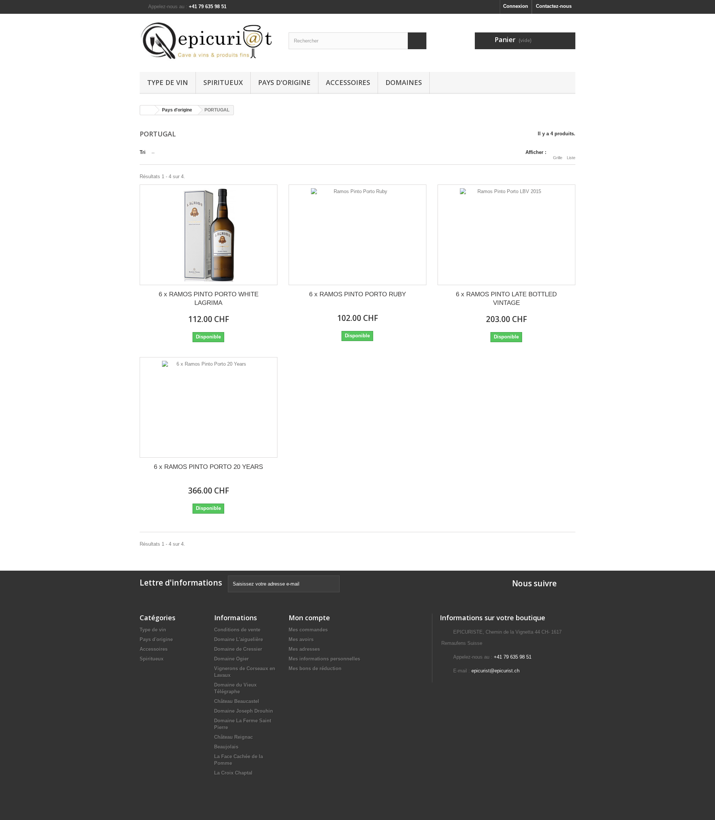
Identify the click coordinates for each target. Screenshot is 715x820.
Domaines (403, 82)
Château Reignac (233, 737)
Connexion (515, 6)
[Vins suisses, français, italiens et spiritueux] (208, 41)
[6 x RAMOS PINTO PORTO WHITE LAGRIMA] (208, 234)
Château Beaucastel (236, 701)
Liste (571, 157)
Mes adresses (304, 649)
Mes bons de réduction (315, 668)
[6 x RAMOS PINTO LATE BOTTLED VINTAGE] (506, 234)
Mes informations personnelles (324, 659)
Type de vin (167, 82)
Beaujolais (226, 747)
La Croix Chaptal (233, 773)
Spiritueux (223, 82)
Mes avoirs (301, 639)
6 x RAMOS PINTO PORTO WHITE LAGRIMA (208, 298)
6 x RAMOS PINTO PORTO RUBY (357, 294)
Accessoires (348, 82)
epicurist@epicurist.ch (495, 671)
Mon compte (309, 617)
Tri (143, 152)
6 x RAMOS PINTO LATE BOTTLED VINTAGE (506, 298)
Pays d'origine (284, 82)
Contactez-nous (554, 6)
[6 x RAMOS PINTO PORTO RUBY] (357, 234)
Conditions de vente (237, 630)
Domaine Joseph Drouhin (243, 711)
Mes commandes (308, 630)
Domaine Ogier (231, 659)
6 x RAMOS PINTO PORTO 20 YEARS (208, 466)
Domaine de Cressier (238, 649)
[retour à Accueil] (147, 110)
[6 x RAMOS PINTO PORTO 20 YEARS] (208, 407)
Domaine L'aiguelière (238, 639)
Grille (557, 157)
